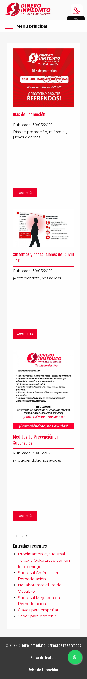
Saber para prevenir (37, 616)
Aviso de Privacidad (44, 670)
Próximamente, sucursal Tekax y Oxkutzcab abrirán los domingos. (44, 560)
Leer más (25, 192)
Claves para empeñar (38, 610)
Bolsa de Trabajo (44, 657)
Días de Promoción (29, 114)
